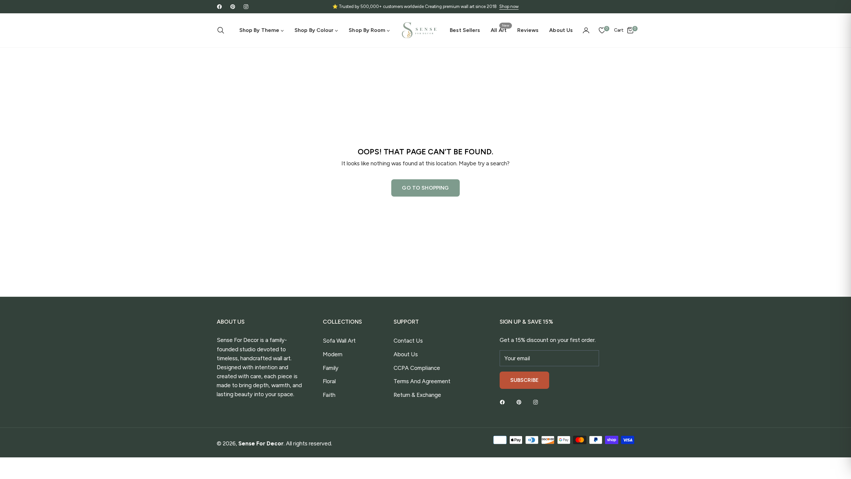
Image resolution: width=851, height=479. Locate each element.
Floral (329, 381)
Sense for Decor (261, 443)
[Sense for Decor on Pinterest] (520, 402)
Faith (329, 395)
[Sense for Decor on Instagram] (537, 402)
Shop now (509, 6)
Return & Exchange (417, 395)
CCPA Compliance (417, 368)
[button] (223, 30)
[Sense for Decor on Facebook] (504, 402)
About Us (406, 354)
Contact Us (408, 340)
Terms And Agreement (422, 381)
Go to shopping (425, 188)
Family (330, 368)
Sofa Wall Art (339, 340)
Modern (332, 354)
